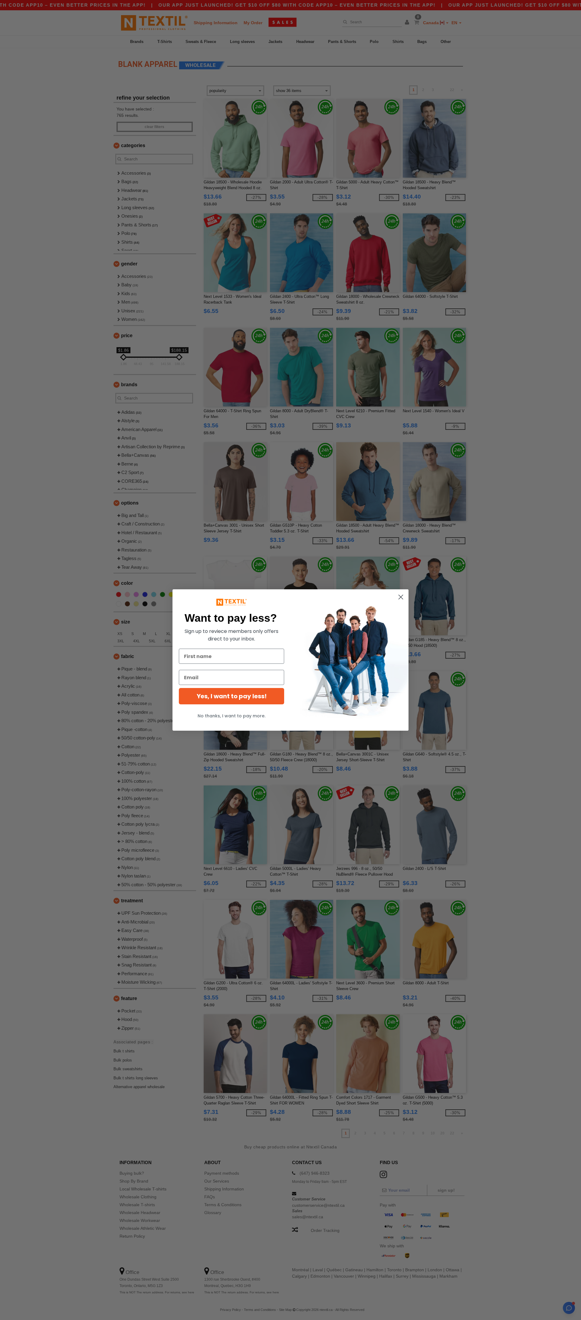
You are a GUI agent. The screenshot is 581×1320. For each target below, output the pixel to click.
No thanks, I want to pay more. (231, 716)
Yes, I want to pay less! (232, 696)
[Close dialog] (401, 597)
